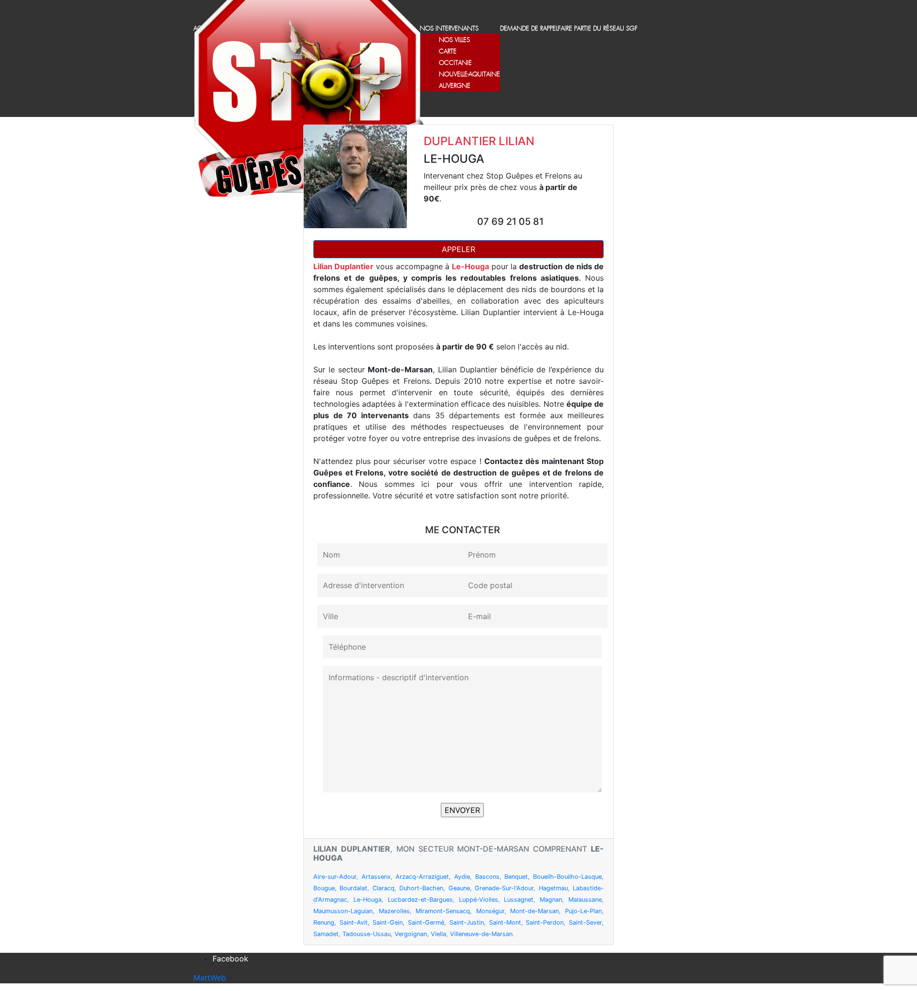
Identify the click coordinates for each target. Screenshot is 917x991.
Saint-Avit (354, 922)
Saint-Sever (585, 922)
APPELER (458, 249)
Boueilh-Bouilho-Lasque (567, 876)
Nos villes (454, 40)
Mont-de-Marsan (534, 911)
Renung (323, 922)
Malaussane (585, 899)
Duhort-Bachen (421, 888)
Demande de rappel (529, 29)
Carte (448, 52)
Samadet (326, 934)
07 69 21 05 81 (510, 221)
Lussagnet (518, 899)
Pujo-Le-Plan (583, 911)
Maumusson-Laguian (343, 911)
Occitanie (455, 63)
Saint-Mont (505, 922)
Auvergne (454, 86)
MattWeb (209, 977)
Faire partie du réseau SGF (598, 29)
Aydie (462, 876)
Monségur (490, 911)
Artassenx (376, 876)
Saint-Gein (388, 922)
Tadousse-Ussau (366, 934)
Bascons (487, 876)
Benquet (516, 876)
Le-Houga (367, 899)
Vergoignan (411, 934)
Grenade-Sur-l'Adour (504, 888)
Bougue (324, 888)
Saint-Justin (466, 922)
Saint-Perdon (545, 922)
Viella (438, 934)
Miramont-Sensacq (443, 911)
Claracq (384, 888)
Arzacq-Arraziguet (422, 876)
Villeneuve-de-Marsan (481, 934)
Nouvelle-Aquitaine (469, 75)
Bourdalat (353, 888)
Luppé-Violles (478, 899)
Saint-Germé (426, 922)
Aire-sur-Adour (334, 876)
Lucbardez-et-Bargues (420, 899)
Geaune (459, 888)
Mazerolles (394, 911)
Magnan (551, 899)
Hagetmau (553, 888)
